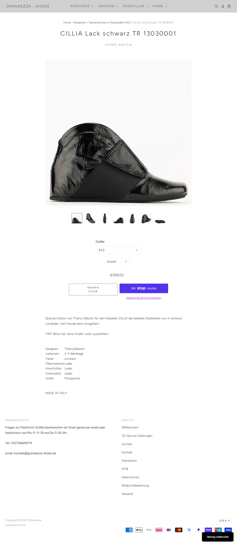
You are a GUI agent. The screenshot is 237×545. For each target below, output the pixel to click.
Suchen (127, 444)
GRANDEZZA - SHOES (27, 6)
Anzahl (111, 261)
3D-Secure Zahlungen (137, 436)
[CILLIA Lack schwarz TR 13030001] (77, 218)
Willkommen (130, 427)
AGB (125, 469)
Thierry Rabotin (118, 44)
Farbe (159, 6)
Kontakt (127, 452)
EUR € (223, 520)
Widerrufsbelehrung (135, 485)
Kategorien (79, 22)
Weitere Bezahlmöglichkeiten (144, 298)
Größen (107, 6)
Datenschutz (130, 477)
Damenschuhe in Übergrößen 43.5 (109, 22)
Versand (127, 494)
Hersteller (134, 6)
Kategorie (80, 6)
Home (67, 22)
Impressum (129, 460)
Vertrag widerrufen (218, 536)
